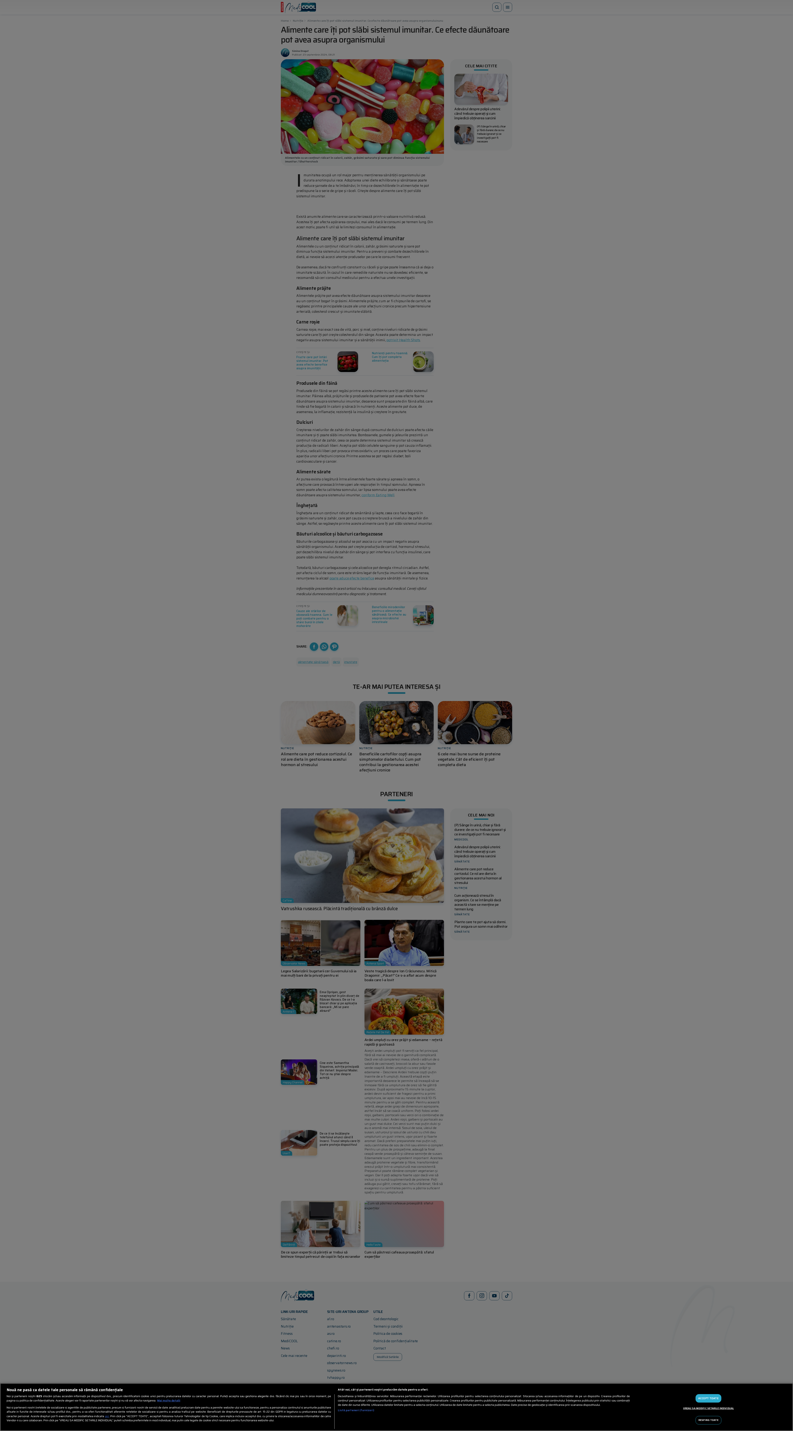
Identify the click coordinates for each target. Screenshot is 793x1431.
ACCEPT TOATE (708, 1398)
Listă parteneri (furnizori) (356, 1410)
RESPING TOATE (708, 1420)
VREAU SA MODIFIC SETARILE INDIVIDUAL (708, 1408)
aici (107, 1416)
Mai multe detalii (168, 1401)
